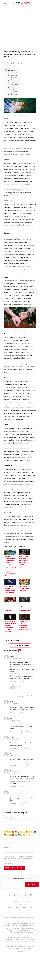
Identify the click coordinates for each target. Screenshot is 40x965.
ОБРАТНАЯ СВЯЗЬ (20, 905)
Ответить (13, 682)
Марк (13, 87)
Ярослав (14, 94)
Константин (15, 84)
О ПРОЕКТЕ (15, 901)
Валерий (14, 75)
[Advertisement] (20, 27)
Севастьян (14, 92)
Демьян (13, 80)
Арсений (14, 73)
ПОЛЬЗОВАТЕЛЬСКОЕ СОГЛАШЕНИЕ (20, 908)
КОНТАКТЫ (25, 901)
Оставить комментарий (20, 645)
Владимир (14, 77)
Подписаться (33, 884)
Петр (12, 89)
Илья (12, 82)
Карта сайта (20, 952)
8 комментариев (12, 640)
